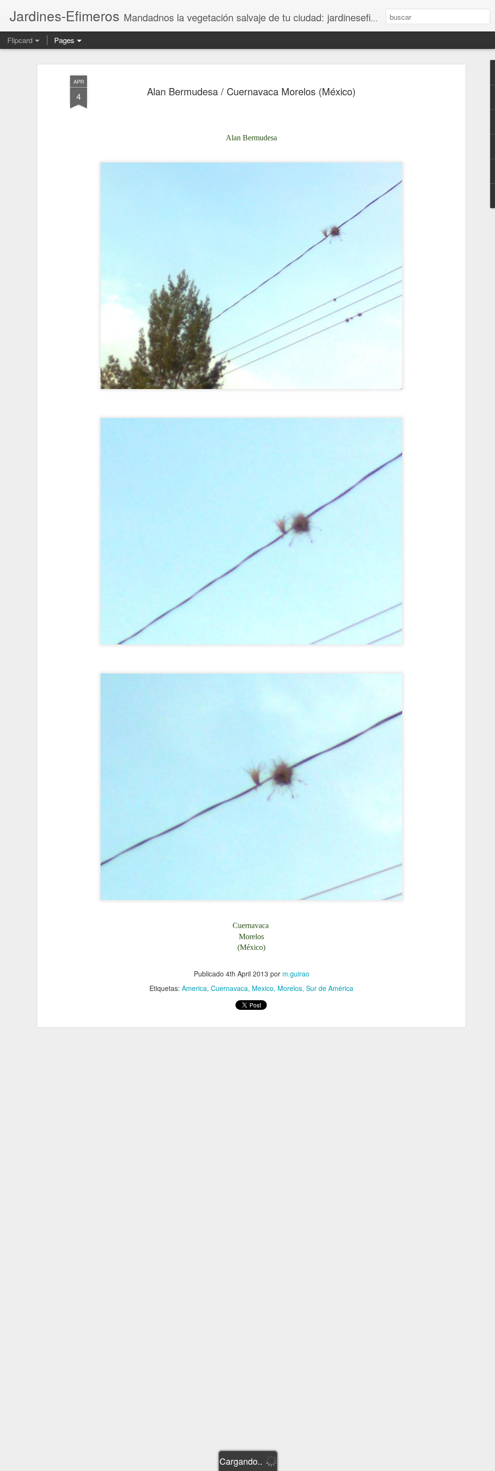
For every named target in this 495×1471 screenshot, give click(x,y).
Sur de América (329, 988)
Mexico (263, 988)
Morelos (289, 988)
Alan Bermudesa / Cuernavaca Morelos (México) (251, 91)
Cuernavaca (229, 988)
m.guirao (295, 973)
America (194, 988)
